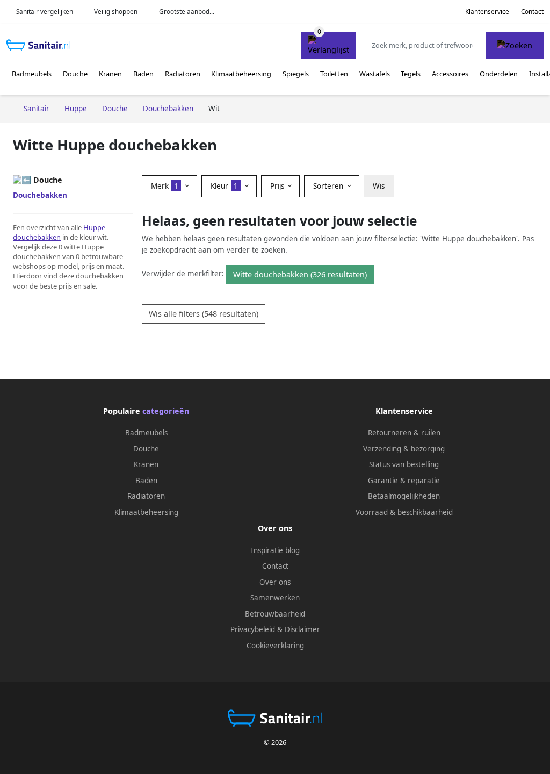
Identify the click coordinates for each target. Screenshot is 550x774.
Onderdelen (499, 73)
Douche (75, 73)
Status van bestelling (404, 464)
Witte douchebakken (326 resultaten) (300, 274)
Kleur (224, 186)
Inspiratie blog (275, 550)
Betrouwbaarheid (275, 614)
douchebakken (37, 237)
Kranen (110, 73)
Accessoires (450, 73)
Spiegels (296, 73)
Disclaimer (302, 629)
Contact (532, 12)
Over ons (275, 582)
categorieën (165, 411)
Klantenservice (487, 12)
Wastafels (374, 73)
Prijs (278, 186)
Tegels (411, 73)
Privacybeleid (252, 629)
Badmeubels (32, 73)
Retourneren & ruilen (404, 433)
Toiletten (334, 73)
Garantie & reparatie (404, 480)
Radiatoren (182, 73)
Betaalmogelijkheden (404, 496)
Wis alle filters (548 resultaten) (203, 314)
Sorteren (329, 186)
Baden (143, 73)
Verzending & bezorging (404, 449)
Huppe (94, 227)
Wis (379, 186)
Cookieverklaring (275, 645)
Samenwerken (275, 598)
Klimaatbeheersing (241, 73)
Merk (164, 186)
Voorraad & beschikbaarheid (404, 512)
